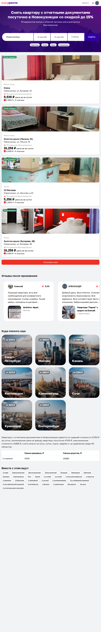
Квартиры (35, 45)
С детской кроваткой (74, 476)
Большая (63, 472)
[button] (50, 67)
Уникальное (63, 45)
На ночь (83, 484)
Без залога (72, 484)
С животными (58, 484)
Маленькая (75, 472)
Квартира (87, 472)
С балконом (19, 480)
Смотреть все (51, 262)
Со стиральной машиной (79, 480)
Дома (53, 45)
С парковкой (33, 480)
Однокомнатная (18, 472)
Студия (5, 472)
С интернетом (33, 484)
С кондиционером (59, 480)
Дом (29, 476)
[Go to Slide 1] (50, 78)
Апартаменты (18, 476)
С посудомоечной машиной (13, 484)
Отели (44, 45)
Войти (85, 3)
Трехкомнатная (51, 472)
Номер (37, 476)
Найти (91, 36)
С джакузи (90, 476)
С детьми (45, 484)
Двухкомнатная (34, 472)
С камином (7, 480)
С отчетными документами (13, 488)
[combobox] (17, 37)
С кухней (47, 476)
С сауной (45, 480)
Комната (6, 476)
